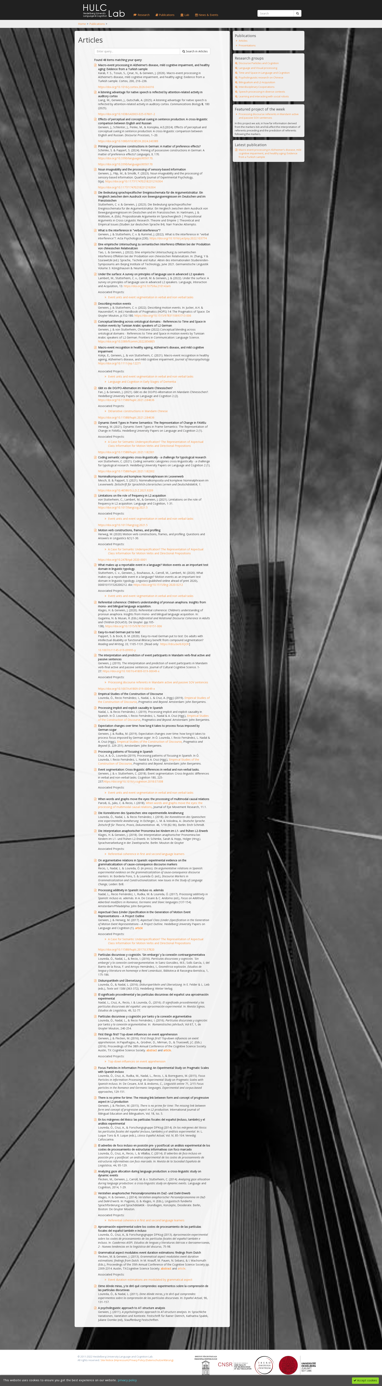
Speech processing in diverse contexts (262, 91)
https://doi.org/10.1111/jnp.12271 (119, 363)
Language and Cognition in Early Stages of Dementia (142, 381)
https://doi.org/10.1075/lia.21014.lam (147, 286)
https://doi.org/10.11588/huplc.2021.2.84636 (126, 400)
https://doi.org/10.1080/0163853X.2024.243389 (128, 141)
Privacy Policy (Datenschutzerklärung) (151, 1360)
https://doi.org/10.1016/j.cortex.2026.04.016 (126, 87)
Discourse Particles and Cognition (259, 63)
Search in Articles (196, 51)
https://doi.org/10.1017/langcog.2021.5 (123, 507)
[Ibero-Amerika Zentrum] (264, 1365)
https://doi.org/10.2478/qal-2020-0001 (122, 559)
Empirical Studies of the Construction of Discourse (149, 741)
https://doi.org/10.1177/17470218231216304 (134, 181)
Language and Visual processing (258, 68)
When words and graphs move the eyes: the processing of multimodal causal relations (150, 805)
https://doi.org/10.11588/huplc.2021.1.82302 (126, 471)
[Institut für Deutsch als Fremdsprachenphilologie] (206, 1365)
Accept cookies (366, 1380)
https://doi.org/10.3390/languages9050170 (125, 158)
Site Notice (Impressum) (114, 1360)
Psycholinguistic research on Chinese (261, 77)
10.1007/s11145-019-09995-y (117, 650)
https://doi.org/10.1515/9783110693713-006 (162, 315)
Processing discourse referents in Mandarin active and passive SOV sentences (158, 682)
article (139, 928)
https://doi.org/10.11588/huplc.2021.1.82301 (126, 452)
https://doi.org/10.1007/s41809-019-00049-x (131, 671)
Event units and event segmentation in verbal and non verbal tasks (150, 297)
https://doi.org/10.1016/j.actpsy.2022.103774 (178, 238)
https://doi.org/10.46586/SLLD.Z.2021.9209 (125, 490)
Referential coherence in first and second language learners (146, 854)
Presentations (247, 45)
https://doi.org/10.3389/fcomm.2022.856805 (126, 341)
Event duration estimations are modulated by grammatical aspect (150, 1279)
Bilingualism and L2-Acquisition (257, 82)
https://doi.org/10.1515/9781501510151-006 (133, 626)
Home (82, 24)
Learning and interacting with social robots (264, 96)
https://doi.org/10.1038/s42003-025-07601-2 (126, 114)
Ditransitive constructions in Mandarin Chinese (138, 411)
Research (143, 15)
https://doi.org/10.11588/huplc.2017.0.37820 (126, 949)
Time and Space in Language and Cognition (264, 72)
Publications (97, 24)
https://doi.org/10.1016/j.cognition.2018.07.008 (133, 781)
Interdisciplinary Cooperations (257, 87)
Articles (243, 40)
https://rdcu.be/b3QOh (174, 644)
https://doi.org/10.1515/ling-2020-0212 (158, 585)
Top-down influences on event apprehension (137, 1061)
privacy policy (127, 1380)
